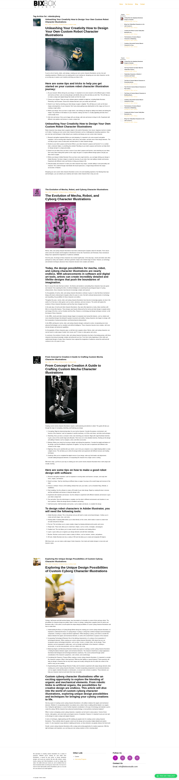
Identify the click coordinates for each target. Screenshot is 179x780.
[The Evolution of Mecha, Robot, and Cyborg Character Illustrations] (37, 192)
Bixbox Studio (73, 24)
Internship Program (80, 759)
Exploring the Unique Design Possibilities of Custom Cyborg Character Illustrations (76, 569)
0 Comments (55, 24)
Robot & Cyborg (63, 24)
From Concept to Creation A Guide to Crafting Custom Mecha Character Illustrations (73, 369)
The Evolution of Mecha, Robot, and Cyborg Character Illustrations (76, 189)
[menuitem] (121, 4)
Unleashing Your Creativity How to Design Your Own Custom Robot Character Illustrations (76, 31)
